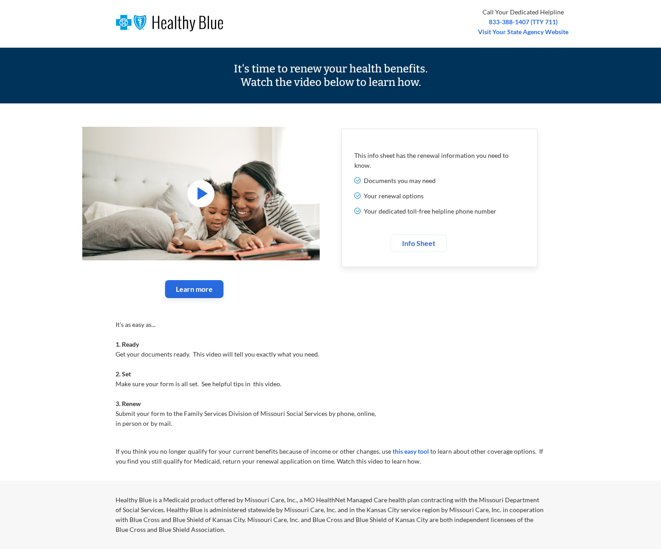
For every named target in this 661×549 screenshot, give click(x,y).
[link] (194, 289)
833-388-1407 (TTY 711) (523, 22)
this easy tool (411, 451)
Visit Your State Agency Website (523, 32)
